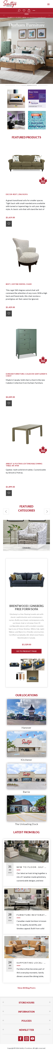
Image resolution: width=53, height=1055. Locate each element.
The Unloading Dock (26, 824)
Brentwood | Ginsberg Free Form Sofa (26, 607)
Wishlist (24, 10)
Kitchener (26, 759)
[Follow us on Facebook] (21, 1039)
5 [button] (26, 85)
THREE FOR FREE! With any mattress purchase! (26, 16)
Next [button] (47, 511)
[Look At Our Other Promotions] (16, 99)
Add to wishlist (9, 224)
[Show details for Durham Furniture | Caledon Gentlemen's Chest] (26, 343)
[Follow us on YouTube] (32, 1039)
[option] (26, 51)
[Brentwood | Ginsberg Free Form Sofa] (26, 579)
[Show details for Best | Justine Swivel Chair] (26, 253)
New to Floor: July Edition (32, 867)
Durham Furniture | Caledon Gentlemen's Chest (26, 375)
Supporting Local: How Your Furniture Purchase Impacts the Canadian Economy (32, 963)
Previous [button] (6, 511)
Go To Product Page (26, 651)
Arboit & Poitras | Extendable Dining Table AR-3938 (24, 465)
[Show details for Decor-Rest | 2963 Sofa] (26, 163)
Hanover (26, 727)
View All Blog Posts (26, 988)
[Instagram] (26, 1039)
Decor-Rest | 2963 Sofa (17, 194)
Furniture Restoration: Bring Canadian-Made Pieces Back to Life (32, 915)
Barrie (26, 791)
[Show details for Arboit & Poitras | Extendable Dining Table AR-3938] (26, 433)
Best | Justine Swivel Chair (19, 284)
